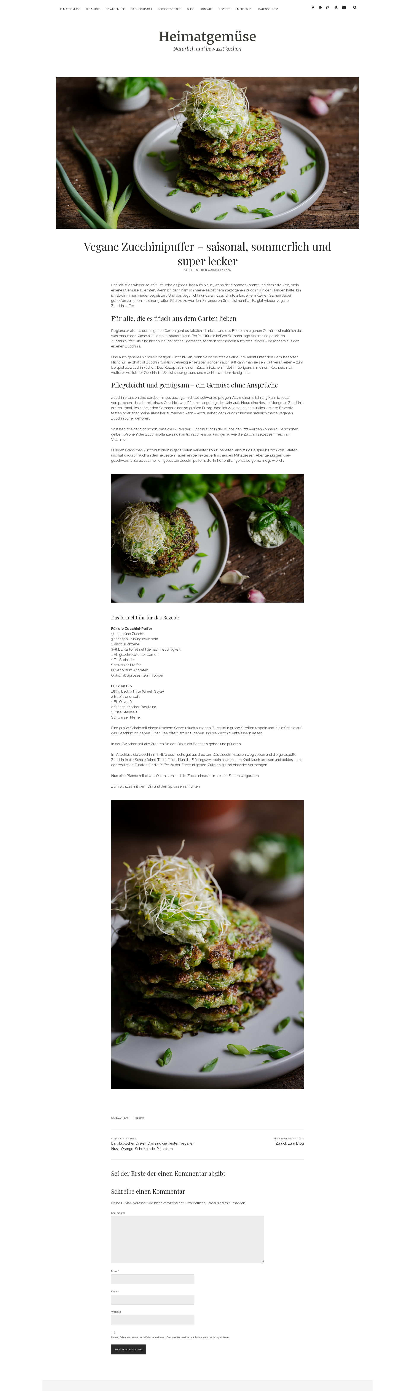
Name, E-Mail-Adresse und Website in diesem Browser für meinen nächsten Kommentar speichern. (170, 1337)
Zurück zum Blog (290, 1143)
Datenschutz (268, 9)
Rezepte (224, 9)
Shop (190, 9)
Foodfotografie (169, 9)
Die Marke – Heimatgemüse (105, 9)
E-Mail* (115, 1291)
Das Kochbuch (141, 9)
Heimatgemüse (69, 9)
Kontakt (206, 9)
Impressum (244, 9)
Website (116, 1311)
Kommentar (118, 1212)
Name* (115, 1271)
